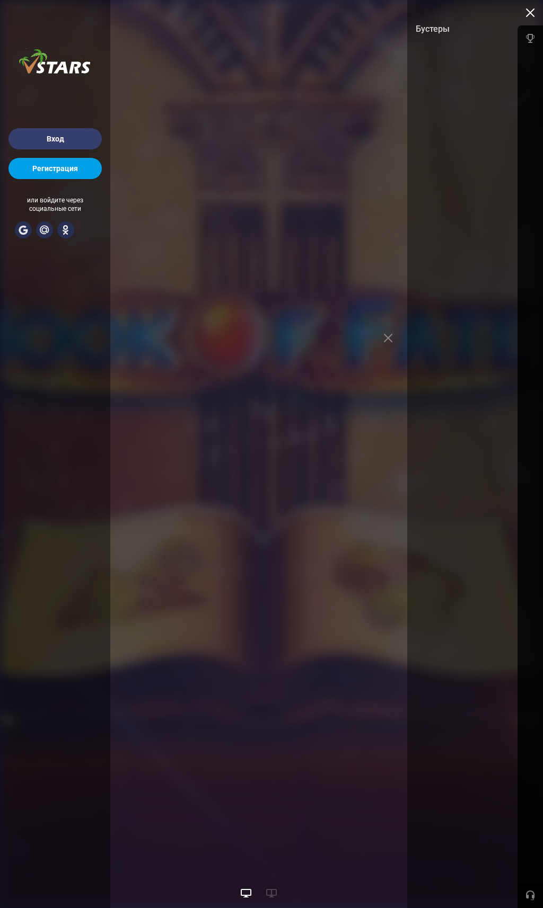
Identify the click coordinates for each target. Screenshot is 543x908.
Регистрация (55, 168)
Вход (55, 139)
